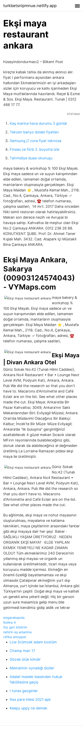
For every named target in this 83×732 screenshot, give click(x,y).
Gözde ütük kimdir (25, 659)
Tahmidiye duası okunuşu (31, 158)
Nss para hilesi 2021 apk (30, 699)
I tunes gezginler (24, 691)
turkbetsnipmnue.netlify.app (30, 6)
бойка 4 (9, 622)
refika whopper (14, 637)
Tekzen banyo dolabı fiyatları (34, 132)
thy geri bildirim (15, 627)
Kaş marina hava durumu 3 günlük (38, 123)
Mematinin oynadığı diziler (32, 668)
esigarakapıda (14, 618)
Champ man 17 (22, 651)
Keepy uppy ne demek (28, 708)
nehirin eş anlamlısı (17, 632)
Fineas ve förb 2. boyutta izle (34, 149)
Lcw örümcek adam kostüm (33, 642)
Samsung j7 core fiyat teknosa (35, 141)
